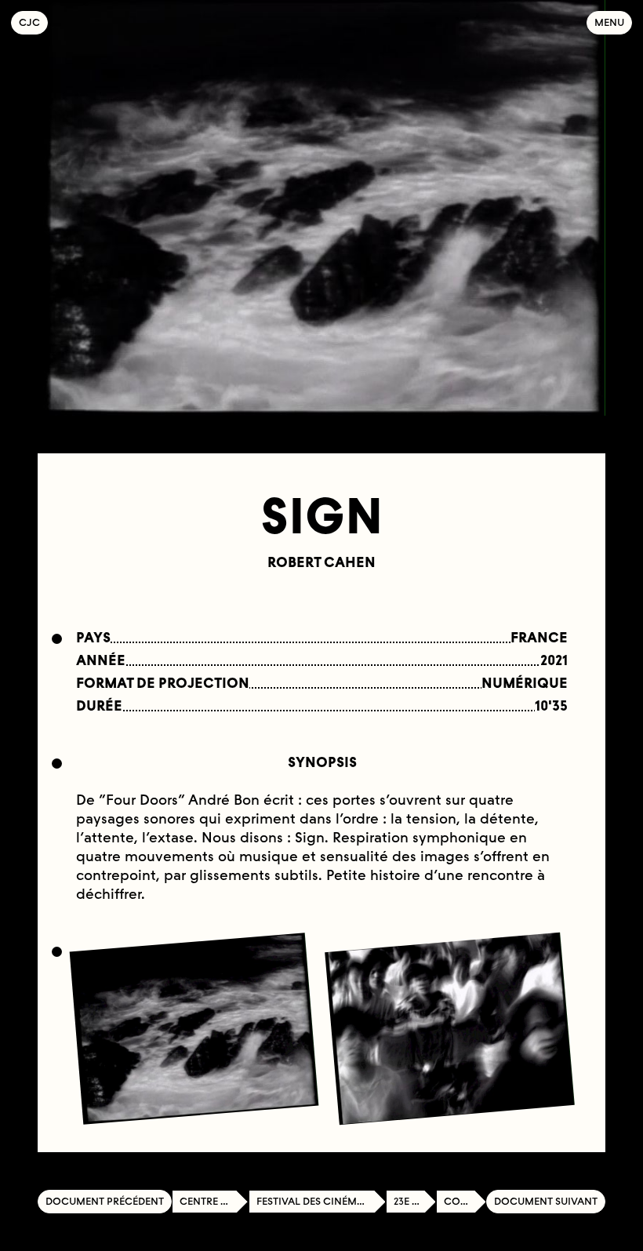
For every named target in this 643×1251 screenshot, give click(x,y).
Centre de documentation (214, 1201)
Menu (609, 22)
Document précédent (104, 1201)
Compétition (465, 1201)
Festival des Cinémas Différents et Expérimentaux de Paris (321, 1201)
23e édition (415, 1201)
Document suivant (546, 1201)
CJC (33, 22)
